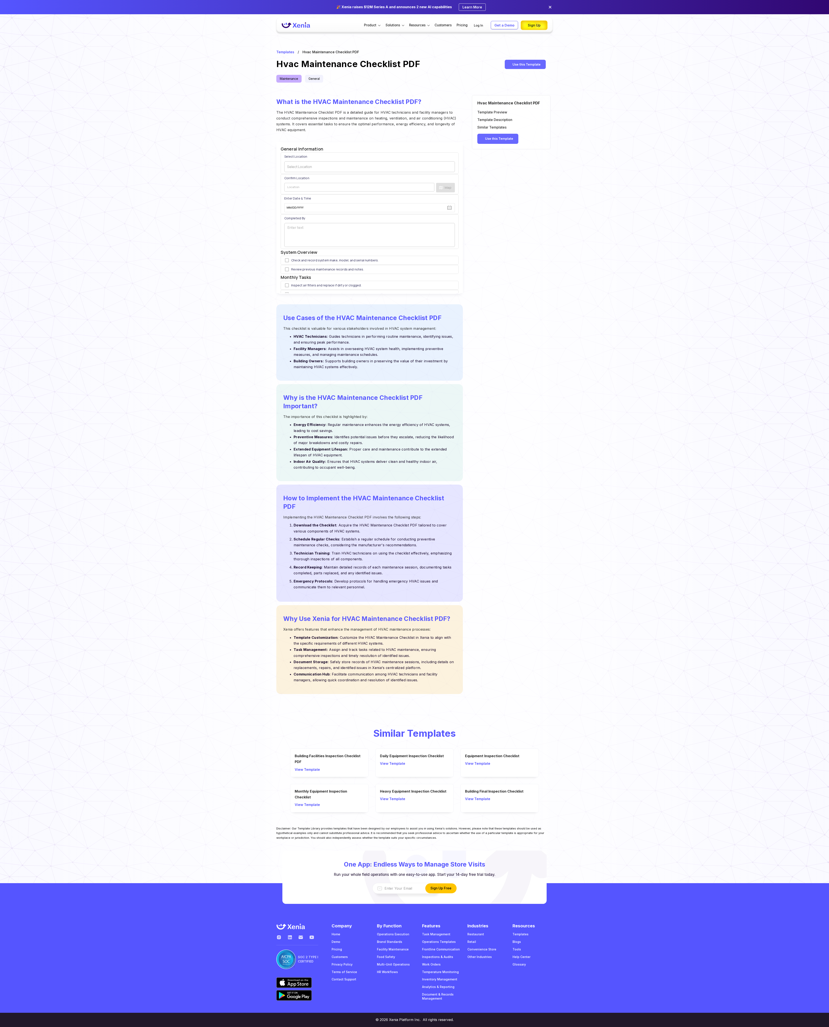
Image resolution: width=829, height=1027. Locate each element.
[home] (296, 25)
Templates (285, 52)
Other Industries (479, 957)
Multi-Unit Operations (393, 964)
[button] (372, 25)
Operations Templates (439, 942)
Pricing (462, 25)
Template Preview (492, 112)
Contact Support (344, 979)
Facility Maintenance (393, 949)
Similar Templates (491, 127)
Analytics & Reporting (438, 987)
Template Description (494, 120)
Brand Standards (389, 942)
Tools (517, 949)
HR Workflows (387, 972)
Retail (471, 942)
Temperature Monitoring (440, 972)
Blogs (517, 942)
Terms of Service (344, 972)
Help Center (521, 957)
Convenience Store (481, 949)
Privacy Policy (342, 964)
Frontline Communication (441, 949)
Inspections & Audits (437, 957)
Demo (336, 942)
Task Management (436, 934)
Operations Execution (393, 934)
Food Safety (386, 957)
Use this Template (527, 64)
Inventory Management (439, 979)
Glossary (519, 964)
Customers (443, 25)
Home (336, 934)
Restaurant (475, 934)
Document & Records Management (438, 996)
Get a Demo (504, 25)
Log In (478, 25)
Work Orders (431, 964)
